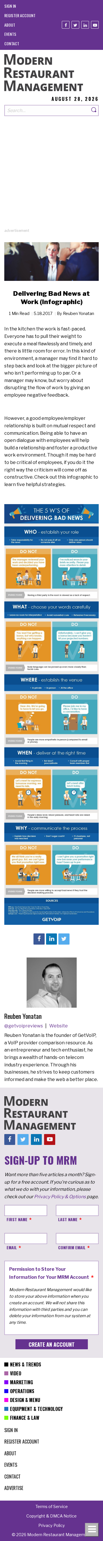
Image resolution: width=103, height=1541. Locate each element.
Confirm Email (72, 1247)
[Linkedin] (85, 25)
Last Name (68, 1219)
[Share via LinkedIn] (51, 938)
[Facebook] (66, 25)
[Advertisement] (51, 176)
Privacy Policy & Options (60, 1196)
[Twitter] (75, 25)
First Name (17, 1219)
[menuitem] (10, 6)
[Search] (94, 110)
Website (58, 1026)
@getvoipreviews (24, 1026)
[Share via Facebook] (38, 938)
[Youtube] (95, 25)
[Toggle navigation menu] (92, 1530)
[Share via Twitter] (63, 938)
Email (12, 1247)
